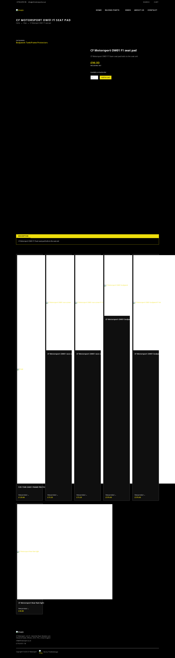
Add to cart (105, 77)
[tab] (23, 236)
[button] (145, 2)
